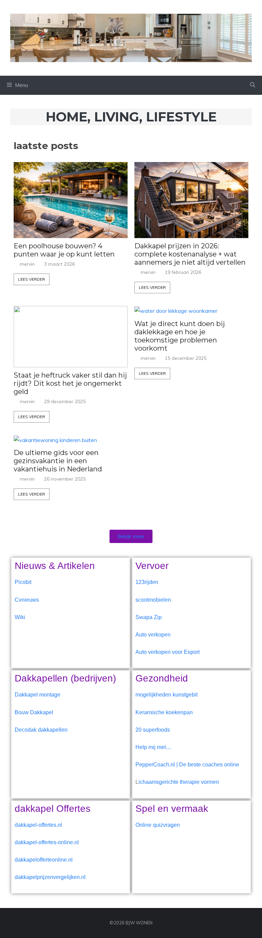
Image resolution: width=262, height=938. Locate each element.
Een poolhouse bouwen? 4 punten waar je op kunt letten (64, 250)
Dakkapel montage (37, 695)
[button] (252, 85)
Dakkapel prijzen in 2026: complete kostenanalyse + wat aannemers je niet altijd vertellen (190, 254)
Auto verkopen (153, 634)
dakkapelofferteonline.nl (44, 860)
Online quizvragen (157, 825)
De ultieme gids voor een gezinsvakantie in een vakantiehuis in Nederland (58, 461)
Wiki (20, 617)
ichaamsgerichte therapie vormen (179, 782)
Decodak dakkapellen (41, 730)
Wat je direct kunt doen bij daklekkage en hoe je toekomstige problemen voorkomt (179, 336)
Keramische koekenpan (164, 712)
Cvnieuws (27, 600)
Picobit (23, 582)
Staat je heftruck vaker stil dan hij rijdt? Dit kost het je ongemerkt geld (70, 383)
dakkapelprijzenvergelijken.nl (50, 877)
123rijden (146, 582)
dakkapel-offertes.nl (38, 825)
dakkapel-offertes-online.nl (47, 842)
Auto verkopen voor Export (167, 652)
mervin (27, 264)
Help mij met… (153, 747)
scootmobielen (153, 600)
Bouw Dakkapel (34, 712)
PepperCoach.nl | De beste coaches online (187, 764)
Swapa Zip (148, 617)
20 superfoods (152, 730)
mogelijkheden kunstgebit (166, 695)
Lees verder (31, 279)
